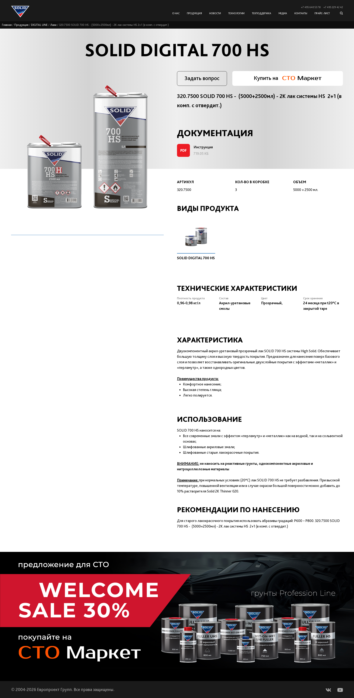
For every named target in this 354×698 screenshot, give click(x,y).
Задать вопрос (202, 78)
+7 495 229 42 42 (333, 7)
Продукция (21, 25)
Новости (215, 13)
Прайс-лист (322, 13)
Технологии (236, 13)
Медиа (283, 13)
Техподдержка (261, 13)
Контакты (300, 13)
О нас (176, 13)
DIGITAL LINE (39, 25)
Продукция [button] (194, 13)
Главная (7, 25)
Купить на (267, 78)
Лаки (53, 25)
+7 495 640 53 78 (311, 7)
